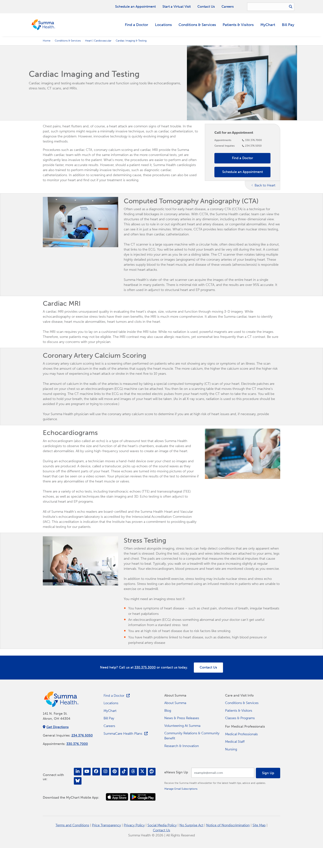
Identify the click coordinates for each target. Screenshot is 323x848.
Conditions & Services (197, 24)
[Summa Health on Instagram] (105, 771)
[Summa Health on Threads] (133, 771)
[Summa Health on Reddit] (152, 771)
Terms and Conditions (72, 825)
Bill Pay (288, 24)
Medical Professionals (241, 734)
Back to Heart (265, 185)
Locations (163, 24)
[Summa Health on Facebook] (96, 771)
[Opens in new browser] (117, 797)
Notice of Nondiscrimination (228, 825)
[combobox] (270, 7)
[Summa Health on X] (142, 771)
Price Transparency (106, 825)
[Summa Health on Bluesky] (77, 781)
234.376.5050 (253, 145)
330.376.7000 (253, 140)
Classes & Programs (240, 718)
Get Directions (57, 727)
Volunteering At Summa (182, 726)
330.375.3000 (145, 667)
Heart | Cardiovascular (98, 40)
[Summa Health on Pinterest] (115, 771)
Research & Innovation (181, 746)
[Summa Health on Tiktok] (124, 771)
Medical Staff (235, 742)
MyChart (267, 24)
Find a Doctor (136, 24)
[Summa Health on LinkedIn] (77, 771)
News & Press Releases (181, 718)
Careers (228, 6)
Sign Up (268, 773)
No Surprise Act (191, 825)
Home (46, 40)
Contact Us (206, 6)
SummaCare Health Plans (123, 734)
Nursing (231, 749)
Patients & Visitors (238, 24)
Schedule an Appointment (135, 6)
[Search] (290, 6)
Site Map (259, 825)
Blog (167, 711)
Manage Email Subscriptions (180, 788)
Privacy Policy (134, 825)
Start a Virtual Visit (176, 6)
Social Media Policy (162, 825)
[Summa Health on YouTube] (87, 771)
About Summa (175, 703)
